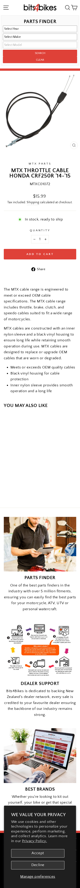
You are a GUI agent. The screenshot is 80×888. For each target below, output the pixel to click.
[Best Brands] (40, 755)
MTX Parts (40, 163)
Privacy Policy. (34, 841)
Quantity (40, 230)
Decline (37, 865)
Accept (38, 853)
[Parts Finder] (40, 544)
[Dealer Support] (40, 650)
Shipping (33, 202)
